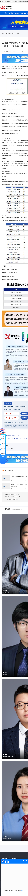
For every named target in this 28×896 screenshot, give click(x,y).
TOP (3, 456)
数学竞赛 (13, 33)
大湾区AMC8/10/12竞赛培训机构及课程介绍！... (19, 485)
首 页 (6, 13)
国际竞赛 (8, 33)
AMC (18, 33)
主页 (3, 33)
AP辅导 (17, 13)
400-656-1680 (10, 414)
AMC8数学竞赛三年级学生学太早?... (12, 499)
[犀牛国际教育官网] (7, 7)
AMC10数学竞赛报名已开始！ (13, 435)
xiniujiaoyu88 (10, 418)
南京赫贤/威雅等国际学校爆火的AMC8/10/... (19, 477)
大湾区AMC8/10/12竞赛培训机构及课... (13, 496)
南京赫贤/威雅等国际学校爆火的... (12, 494)
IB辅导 (11, 13)
